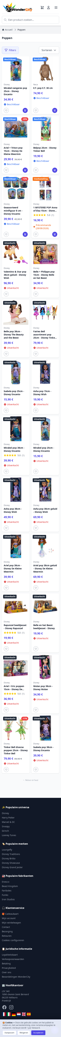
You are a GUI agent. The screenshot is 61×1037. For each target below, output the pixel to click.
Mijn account (8, 918)
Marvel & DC (8, 821)
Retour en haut (31, 780)
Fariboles (6, 890)
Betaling (6, 963)
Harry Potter (8, 817)
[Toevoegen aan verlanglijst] (6, 110)
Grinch (5, 830)
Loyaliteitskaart (10, 954)
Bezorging (7, 931)
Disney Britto (8, 858)
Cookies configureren (13, 940)
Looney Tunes (9, 835)
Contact (6, 927)
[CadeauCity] (4, 1014)
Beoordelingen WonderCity (16, 976)
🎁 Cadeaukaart (10, 913)
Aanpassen (9, 1032)
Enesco (5, 881)
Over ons (6, 972)
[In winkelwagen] (25, 110)
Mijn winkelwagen (11, 922)
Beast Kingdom (10, 886)
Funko (5, 894)
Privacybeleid (9, 967)
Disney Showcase (11, 862)
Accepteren (38, 1032)
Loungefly (7, 849)
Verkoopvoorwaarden (13, 959)
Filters (12, 50)
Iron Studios (8, 899)
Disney (5, 813)
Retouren (7, 935)
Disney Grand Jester (12, 867)
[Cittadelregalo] (9, 1014)
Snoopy (6, 826)
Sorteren (47, 50)
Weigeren (24, 1032)
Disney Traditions (11, 854)
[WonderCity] (14, 1014)
